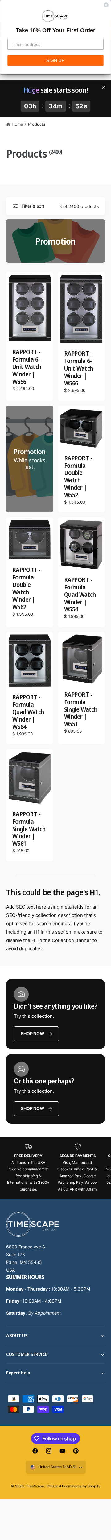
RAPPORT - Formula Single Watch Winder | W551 (80, 709)
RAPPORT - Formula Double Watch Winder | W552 (78, 477)
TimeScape (35, 1486)
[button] (55, 1336)
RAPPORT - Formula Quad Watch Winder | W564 (28, 712)
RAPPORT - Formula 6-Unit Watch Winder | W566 (78, 368)
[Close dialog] (106, 5)
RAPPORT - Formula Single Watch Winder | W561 (28, 829)
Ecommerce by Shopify (81, 1486)
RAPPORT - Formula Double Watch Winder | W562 (26, 588)
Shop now (32, 1033)
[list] (55, 1167)
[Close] (103, 87)
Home (17, 124)
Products (36, 124)
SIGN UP (55, 60)
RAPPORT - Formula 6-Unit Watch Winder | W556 (26, 367)
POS (50, 1486)
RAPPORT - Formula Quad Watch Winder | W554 (80, 595)
